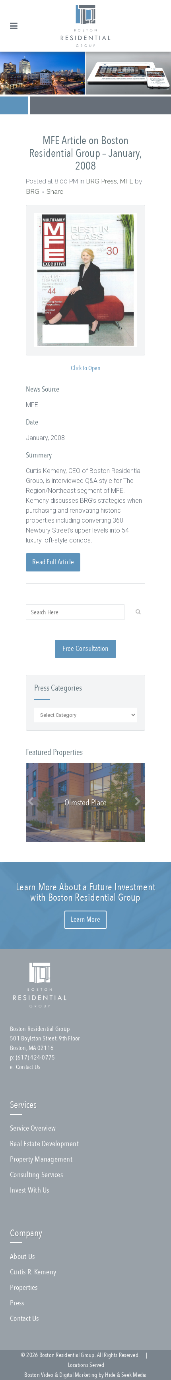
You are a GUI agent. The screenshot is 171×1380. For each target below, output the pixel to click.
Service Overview (33, 1128)
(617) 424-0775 (35, 1057)
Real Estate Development (44, 1144)
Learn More (85, 920)
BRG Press (101, 181)
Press (17, 1303)
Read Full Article (53, 562)
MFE (126, 181)
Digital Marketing (78, 1375)
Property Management (41, 1159)
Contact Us (28, 1067)
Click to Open (86, 368)
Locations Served (86, 1365)
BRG (32, 191)
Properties (24, 1287)
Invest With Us (29, 1190)
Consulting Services (36, 1175)
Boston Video (38, 1375)
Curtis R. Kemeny (33, 1272)
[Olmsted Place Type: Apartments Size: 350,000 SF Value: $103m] (85, 840)
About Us (22, 1256)
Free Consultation (85, 649)
